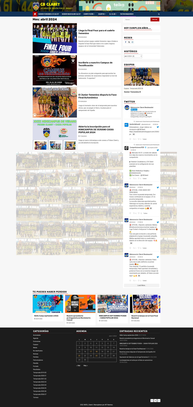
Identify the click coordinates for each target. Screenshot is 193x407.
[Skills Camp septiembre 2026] (48, 304)
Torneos (35, 397)
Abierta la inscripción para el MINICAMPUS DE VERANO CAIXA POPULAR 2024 (96, 129)
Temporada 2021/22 (39, 379)
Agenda (35, 338)
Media (35, 347)
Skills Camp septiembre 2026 (46, 316)
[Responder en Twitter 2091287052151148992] (131, 178)
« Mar (78, 366)
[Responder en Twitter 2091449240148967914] (131, 139)
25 (96, 356)
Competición (88, 14)
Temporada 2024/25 (39, 388)
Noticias (35, 354)
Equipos (101, 14)
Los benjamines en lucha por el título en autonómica (136, 360)
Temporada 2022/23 (39, 382)
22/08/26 (133, 150)
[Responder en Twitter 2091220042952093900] (131, 213)
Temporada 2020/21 (39, 375)
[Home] (35, 14)
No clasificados (38, 351)
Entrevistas (36, 341)
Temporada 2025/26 (136, 88)
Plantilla (35, 363)
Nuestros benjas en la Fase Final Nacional (132, 349)
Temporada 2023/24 (39, 385)
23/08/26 (155, 124)
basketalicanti (135, 124)
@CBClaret (141, 129)
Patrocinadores (126, 14)
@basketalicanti (145, 124)
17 (91, 352)
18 (96, 352)
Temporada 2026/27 (39, 394)
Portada (35, 366)
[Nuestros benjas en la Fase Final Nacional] (145, 304)
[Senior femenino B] (141, 77)
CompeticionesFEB (137, 147)
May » (86, 366)
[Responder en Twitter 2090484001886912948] (131, 280)
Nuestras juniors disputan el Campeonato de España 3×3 (137, 352)
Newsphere (98, 405)
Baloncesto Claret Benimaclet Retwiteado (147, 121)
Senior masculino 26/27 (71, 14)
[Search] (159, 14)
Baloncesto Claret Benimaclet (141, 185)
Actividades (37, 335)
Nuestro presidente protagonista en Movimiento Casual (78, 318)
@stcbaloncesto (135, 173)
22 (79, 356)
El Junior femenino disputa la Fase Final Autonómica (97, 96)
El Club (112, 14)
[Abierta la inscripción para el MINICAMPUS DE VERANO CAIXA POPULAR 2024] (55, 135)
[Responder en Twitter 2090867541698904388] (131, 248)
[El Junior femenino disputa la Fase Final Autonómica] (55, 102)
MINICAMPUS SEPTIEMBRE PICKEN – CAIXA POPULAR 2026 (112, 317)
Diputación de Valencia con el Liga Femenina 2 (134, 357)
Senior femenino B (132, 92)
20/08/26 (140, 257)
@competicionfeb (152, 147)
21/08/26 (140, 222)
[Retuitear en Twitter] (134, 121)
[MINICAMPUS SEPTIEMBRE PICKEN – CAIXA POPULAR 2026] (113, 304)
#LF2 (140, 153)
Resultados (36, 369)
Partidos (35, 357)
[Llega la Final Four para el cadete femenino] (55, 38)
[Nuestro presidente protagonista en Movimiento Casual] (80, 304)
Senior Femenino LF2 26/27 (48, 14)
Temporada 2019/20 (39, 372)
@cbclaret (132, 187)
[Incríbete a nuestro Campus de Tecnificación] (55, 70)
